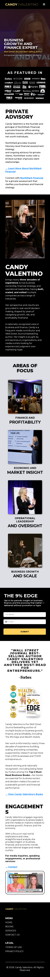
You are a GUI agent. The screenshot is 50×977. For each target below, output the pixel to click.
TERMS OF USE (13, 947)
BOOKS (9, 926)
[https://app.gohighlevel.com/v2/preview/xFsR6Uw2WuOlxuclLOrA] (19, 909)
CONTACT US (12, 935)
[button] (44, 4)
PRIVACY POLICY (14, 951)
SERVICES (10, 930)
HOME (8, 922)
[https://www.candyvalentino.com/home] (21, 4)
